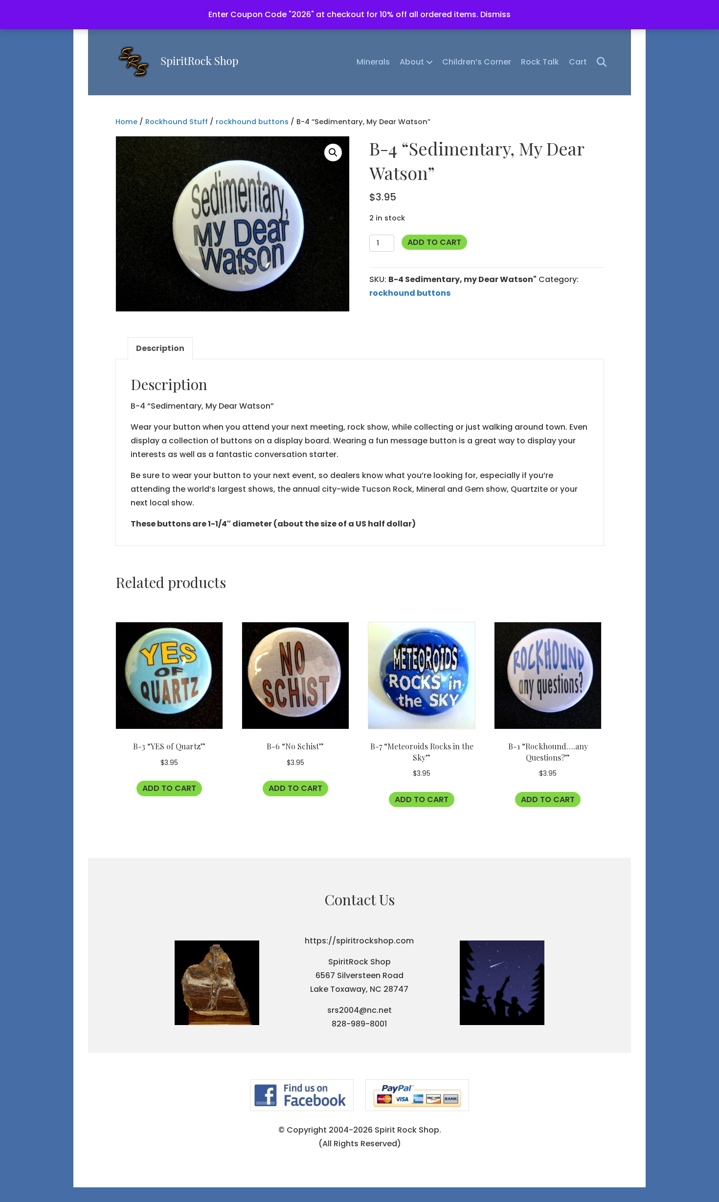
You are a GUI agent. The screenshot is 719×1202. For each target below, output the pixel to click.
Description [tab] (160, 348)
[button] (333, 152)
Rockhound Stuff (176, 122)
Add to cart (434, 242)
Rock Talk (540, 61)
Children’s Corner (476, 61)
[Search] (598, 62)
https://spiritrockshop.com (359, 940)
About (412, 61)
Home (126, 122)
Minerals (373, 61)
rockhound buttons (252, 122)
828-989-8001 (359, 1023)
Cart (578, 61)
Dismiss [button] (495, 14)
